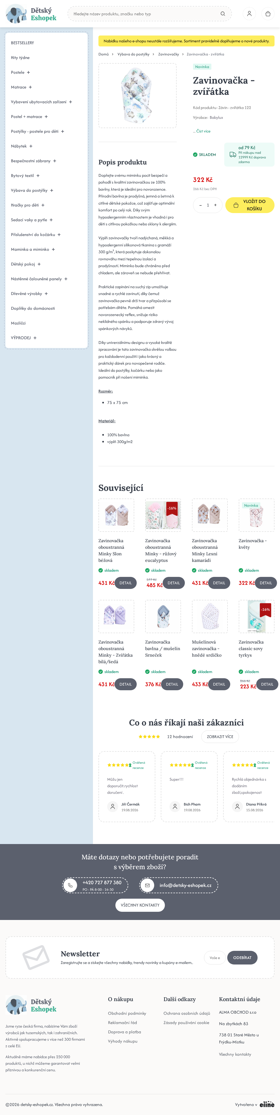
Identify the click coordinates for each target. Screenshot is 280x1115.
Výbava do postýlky (29, 190)
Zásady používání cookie (186, 1022)
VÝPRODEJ (21, 338)
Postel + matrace (26, 116)
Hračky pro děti (25, 205)
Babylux (216, 117)
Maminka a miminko (30, 249)
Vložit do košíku (254, 205)
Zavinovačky (168, 54)
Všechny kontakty (140, 905)
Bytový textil (22, 175)
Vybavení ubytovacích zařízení (38, 102)
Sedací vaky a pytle (29, 220)
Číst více (203, 131)
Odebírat (242, 957)
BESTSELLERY (22, 43)
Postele (17, 72)
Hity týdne (20, 57)
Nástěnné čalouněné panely (36, 279)
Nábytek (19, 146)
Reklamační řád (122, 1022)
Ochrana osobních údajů (187, 1013)
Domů (103, 54)
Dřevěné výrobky (26, 293)
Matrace (18, 87)
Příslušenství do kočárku (33, 234)
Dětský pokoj (23, 264)
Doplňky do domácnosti (33, 308)
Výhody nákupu (123, 1041)
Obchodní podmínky (127, 1013)
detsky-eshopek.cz (37, 1104)
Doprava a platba (124, 1032)
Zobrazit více (220, 736)
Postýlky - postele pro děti (35, 131)
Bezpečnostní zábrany (31, 161)
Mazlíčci (18, 323)
